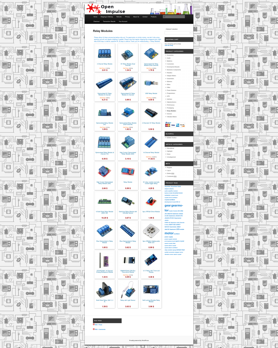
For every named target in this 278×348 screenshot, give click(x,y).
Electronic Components (174, 70)
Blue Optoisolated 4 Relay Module (104, 242)
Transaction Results (109, 21)
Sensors (169, 114)
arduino (171, 189)
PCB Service (171, 105)
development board (170, 202)
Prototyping (170, 108)
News (168, 154)
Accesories (170, 55)
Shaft (183, 250)
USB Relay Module (151, 93)
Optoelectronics (171, 102)
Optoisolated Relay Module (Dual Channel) (127, 123)
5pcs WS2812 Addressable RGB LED (151, 242)
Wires (168, 84)
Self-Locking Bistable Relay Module (151, 301)
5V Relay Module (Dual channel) (128, 64)
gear (168, 205)
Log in (169, 170)
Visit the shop (169, 45)
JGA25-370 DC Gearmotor (173, 218)
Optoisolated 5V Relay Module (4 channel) (128, 94)
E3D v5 (178, 202)
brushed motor (178, 193)
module (182, 229)
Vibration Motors (172, 117)
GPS (168, 96)
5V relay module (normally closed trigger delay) (151, 182)
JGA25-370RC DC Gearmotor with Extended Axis (174, 222)
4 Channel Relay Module (104, 64)
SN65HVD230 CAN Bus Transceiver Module (127, 271)
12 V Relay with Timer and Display (151, 271)
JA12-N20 (180, 211)
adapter (167, 189)
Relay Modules (155, 41)
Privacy (127, 17)
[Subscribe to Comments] (93, 329)
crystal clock (174, 195)
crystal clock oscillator (171, 197)
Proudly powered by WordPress (139, 340)
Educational (170, 148)
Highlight (169, 151)
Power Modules (171, 90)
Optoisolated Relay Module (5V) (104, 123)
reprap (174, 250)
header (171, 211)
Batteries (169, 61)
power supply (169, 237)
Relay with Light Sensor (127, 300)
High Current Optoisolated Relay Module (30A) (128, 153)
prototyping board (170, 241)
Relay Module (128, 182)
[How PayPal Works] (175, 127)
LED (177, 229)
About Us (136, 17)
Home (95, 17)
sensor (178, 250)
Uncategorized (171, 157)
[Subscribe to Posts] (93, 325)
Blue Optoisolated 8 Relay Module (128, 242)
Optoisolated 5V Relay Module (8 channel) (105, 94)
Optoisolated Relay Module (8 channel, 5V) (104, 153)
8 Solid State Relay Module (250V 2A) (104, 212)
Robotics (169, 73)
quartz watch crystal (170, 245)
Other (168, 87)
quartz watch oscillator (171, 247)
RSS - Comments (100, 329)
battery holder (169, 193)
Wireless (169, 81)
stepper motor (179, 252)
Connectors (170, 64)
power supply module (171, 239)
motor (169, 233)
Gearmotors (170, 78)
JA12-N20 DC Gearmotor (172, 214)
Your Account (123, 21)
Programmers (171, 93)
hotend (175, 211)
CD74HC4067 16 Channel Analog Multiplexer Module (104, 271)
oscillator (177, 234)
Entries (170, 173)
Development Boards (173, 67)
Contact (145, 17)
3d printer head (176, 186)
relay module (168, 250)
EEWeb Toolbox (171, 137)
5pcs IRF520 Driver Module (151, 211)
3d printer (168, 186)
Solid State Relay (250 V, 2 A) (104, 301)
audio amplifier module (171, 191)
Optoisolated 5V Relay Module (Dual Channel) (151, 64)
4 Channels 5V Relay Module (151, 123)
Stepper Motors (171, 75)
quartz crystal (179, 241)
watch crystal (177, 254)
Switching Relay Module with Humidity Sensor (128, 212)
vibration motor (169, 254)
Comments (171, 176)
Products (153, 17)
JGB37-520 (172, 224)
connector (168, 195)
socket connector (170, 252)
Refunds (119, 17)
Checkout (96, 21)
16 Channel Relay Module (151, 152)
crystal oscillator (170, 200)
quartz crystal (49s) (170, 243)
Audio (168, 58)
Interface (169, 99)
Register (169, 167)
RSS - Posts (98, 325)
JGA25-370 (179, 216)
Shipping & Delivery (107, 17)
